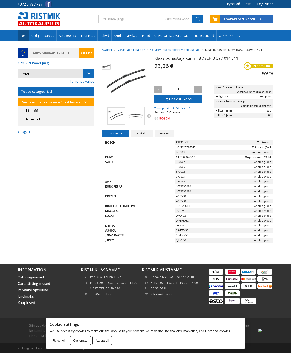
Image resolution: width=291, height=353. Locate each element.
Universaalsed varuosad (171, 36)
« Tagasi (24, 132)
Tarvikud (131, 36)
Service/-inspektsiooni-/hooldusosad (52, 102)
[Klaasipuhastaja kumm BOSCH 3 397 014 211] (116, 116)
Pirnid (146, 36)
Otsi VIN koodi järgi (33, 63)
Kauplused (26, 302)
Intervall (33, 119)
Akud (117, 36)
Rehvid (104, 36)
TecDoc (164, 133)
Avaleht (107, 50)
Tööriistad (88, 36)
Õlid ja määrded (42, 36)
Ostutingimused (31, 277)
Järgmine (149, 116)
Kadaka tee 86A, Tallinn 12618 (172, 277)
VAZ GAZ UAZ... (230, 36)
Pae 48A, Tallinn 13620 (106, 277)
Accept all (102, 340)
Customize (80, 340)
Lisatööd (33, 110)
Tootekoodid (115, 133)
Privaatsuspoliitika (33, 290)
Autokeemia (67, 36)
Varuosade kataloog (131, 50)
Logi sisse (265, 3)
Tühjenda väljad (81, 81)
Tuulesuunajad (203, 36)
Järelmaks (26, 296)
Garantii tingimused (34, 283)
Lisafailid (141, 133)
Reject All (59, 340)
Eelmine (104, 116)
